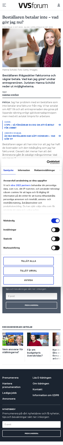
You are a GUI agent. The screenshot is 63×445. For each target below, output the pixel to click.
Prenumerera (10, 377)
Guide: (29, 125)
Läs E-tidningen (42, 377)
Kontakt (37, 389)
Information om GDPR (46, 395)
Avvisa (28, 280)
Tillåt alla (28, 261)
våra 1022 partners (21, 185)
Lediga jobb (9, 393)
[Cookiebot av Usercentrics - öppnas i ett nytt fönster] (47, 162)
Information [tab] (24, 170)
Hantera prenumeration (11, 385)
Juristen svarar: (29, 136)
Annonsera (8, 398)
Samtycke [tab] (8, 170)
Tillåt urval (28, 270)
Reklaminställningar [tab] (44, 170)
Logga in (59, 5)
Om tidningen (41, 383)
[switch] (55, 229)
